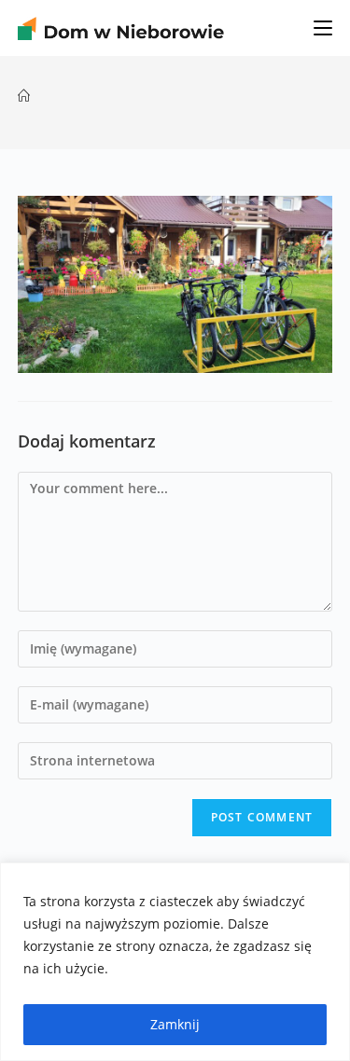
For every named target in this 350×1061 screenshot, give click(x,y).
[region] (175, 961)
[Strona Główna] (24, 96)
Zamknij (175, 1024)
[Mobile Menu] (323, 28)
